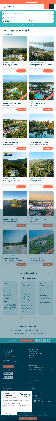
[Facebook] (36, 340)
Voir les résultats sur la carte (28, 418)
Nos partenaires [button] (32, 388)
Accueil (4, 345)
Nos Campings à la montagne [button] (36, 371)
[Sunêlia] (10, 6)
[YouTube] (48, 340)
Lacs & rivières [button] (32, 359)
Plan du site (18, 415)
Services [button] (31, 385)
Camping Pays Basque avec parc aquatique (35, 330)
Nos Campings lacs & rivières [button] (35, 369)
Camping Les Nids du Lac (38, 103)
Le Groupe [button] (31, 383)
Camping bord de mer (15, 330)
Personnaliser (9, 413)
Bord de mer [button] (31, 355)
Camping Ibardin (35, 181)
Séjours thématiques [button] (7, 388)
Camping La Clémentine (11, 181)
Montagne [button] (31, 357)
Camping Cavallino (36, 258)
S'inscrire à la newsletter (26, 340)
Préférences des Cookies (28, 415)
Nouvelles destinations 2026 (35, 353)
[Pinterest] (40, 340)
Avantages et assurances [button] (35, 386)
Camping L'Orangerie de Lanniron (41, 65)
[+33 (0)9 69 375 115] (46, 6)
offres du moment (31, 2)
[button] (3, 418)
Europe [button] (30, 360)
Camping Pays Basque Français (19, 333)
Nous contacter (8, 366)
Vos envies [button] (5, 386)
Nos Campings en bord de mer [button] (36, 367)
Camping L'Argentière (10, 65)
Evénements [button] (5, 390)
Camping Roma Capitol (38, 219)
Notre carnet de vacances (9, 383)
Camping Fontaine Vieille (12, 103)
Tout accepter (24, 413)
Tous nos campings (33, 351)
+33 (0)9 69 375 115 (9, 357)
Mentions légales (10, 415)
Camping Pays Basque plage (37, 333)
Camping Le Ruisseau (10, 142)
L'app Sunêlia (39, 415)
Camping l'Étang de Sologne (39, 142)
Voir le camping (21, 70)
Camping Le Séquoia (10, 258)
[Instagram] (44, 340)
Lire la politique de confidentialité (9, 409)
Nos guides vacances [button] (8, 385)
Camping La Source (10, 219)
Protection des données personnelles (42, 413)
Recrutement (47, 415)
